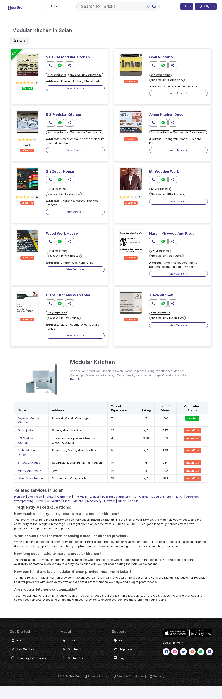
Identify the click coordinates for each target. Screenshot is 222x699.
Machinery (94, 501)
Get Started (20, 631)
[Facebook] (166, 651)
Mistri (179, 496)
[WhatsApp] (200, 651)
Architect (192, 496)
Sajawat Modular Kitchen (68, 57)
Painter (49, 496)
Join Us (186, 6)
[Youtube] (192, 651)
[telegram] (209, 651)
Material (78, 501)
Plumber (19, 496)
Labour (133, 501)
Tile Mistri (80, 496)
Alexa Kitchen (161, 295)
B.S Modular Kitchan (63, 114)
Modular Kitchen (162, 496)
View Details (74, 88)
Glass (67, 501)
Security (158, 676)
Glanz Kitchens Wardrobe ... (70, 295)
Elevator (109, 501)
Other (122, 501)
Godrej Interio (161, 57)
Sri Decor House (60, 171)
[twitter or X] (183, 651)
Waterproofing (24, 501)
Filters (20, 40)
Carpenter (64, 496)
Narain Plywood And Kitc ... (172, 233)
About (66, 631)
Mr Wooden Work (164, 171)
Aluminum (53, 501)
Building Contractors (116, 496)
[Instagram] (174, 651)
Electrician (35, 496)
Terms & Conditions (130, 676)
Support (119, 631)
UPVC (40, 501)
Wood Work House (62, 233)
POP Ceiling (141, 496)
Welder (94, 496)
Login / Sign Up (206, 6)
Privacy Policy (97, 676)
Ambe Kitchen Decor (167, 114)
